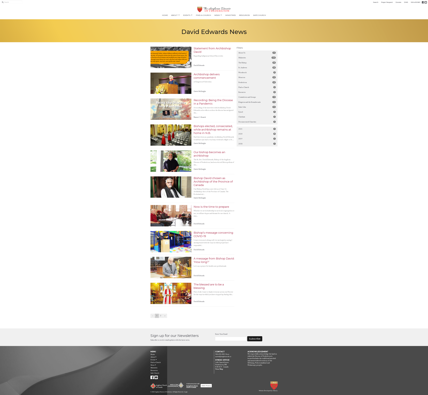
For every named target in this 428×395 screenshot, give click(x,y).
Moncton (256, 77)
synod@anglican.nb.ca (223, 356)
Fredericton (256, 82)
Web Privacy (206, 386)
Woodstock (256, 72)
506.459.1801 (415, 2)
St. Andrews (256, 68)
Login (185, 392)
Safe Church (259, 15)
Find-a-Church (203, 15)
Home (165, 15)
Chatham (256, 117)
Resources (244, 15)
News (217, 15)
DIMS (406, 2)
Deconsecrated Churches (256, 122)
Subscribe (254, 338)
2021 (256, 129)
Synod (256, 112)
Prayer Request (387, 2)
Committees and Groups (256, 97)
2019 (256, 139)
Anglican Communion (176, 385)
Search (375, 2)
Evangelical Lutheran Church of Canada (192, 385)
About (174, 15)
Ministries (230, 15)
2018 (256, 144)
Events (186, 15)
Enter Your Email (221, 334)
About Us (256, 53)
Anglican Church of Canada (158, 385)
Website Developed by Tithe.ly (268, 390)
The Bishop (256, 63)
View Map (219, 369)
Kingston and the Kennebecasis (256, 102)
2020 (256, 134)
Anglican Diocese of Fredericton (274, 385)
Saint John (256, 107)
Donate (398, 2)
